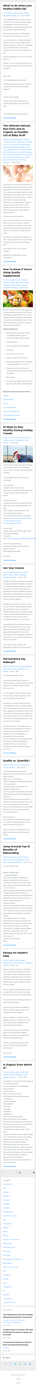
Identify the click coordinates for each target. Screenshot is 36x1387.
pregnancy (6, 162)
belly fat (6, 1235)
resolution (20, 963)
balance (5, 438)
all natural (6, 1196)
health (12, 282)
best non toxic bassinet (11, 1239)
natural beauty (8, 669)
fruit (4, 1072)
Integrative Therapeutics (11, 411)
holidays (26, 13)
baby (11, 139)
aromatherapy (8, 1212)
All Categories (7, 1184)
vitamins (6, 767)
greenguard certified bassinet (20, 145)
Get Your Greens (13, 567)
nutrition (19, 285)
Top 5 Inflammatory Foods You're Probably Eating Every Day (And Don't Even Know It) (18, 1316)
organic (27, 157)
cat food (6, 1295)
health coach (19, 282)
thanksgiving (18, 440)
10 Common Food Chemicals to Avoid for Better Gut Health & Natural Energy (17, 1343)
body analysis (7, 1263)
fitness (10, 13)
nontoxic (21, 157)
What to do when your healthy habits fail (17, 7)
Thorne (5, 403)
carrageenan (7, 1287)
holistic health (13, 1320)
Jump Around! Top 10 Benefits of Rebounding (16, 849)
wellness (15, 288)
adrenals (6, 1192)
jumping (21, 860)
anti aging (6, 1204)
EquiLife (5, 396)
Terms (18, 1379)
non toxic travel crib (10, 157)
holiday (11, 440)
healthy (20, 13)
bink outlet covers (19, 142)
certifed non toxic (9, 1302)
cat (4, 1291)
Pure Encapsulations (10, 407)
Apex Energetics (8, 399)
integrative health (9, 285)
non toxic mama (8, 152)
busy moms (7, 1275)
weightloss (6, 577)
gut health (10, 1072)
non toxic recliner (26, 155)
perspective (7, 16)
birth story (6, 1255)
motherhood (16, 147)
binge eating (7, 1243)
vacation (6, 443)
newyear (22, 960)
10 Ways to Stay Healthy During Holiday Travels (18, 430)
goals (15, 13)
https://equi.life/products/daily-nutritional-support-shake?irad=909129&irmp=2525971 (17, 520)
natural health (8, 575)
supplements (7, 288)
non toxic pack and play (11, 155)
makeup (29, 666)
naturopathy (18, 1322)
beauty (5, 666)
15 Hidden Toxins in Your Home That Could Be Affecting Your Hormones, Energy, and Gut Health (18, 1332)
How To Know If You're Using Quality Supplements (17, 272)
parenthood (22, 160)
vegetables (23, 575)
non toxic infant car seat (23, 150)
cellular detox (7, 1299)
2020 (4, 1188)
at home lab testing (10, 1216)
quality (25, 285)
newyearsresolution (9, 963)
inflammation (21, 1320)
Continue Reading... (10, 118)
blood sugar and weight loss (13, 1259)
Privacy (18, 1383)
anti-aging (6, 1208)
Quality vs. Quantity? (16, 760)
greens (5, 572)
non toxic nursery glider (23, 152)
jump (16, 860)
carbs (5, 1283)
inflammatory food (8, 1322)
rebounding (12, 862)
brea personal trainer (10, 1267)
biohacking (6, 857)
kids (10, 147)
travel (26, 440)
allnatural (6, 139)
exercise (25, 857)
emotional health (8, 280)
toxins (26, 669)
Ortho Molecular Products (11, 415)
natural (23, 147)
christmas (12, 438)
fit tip (5, 13)
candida (5, 1279)
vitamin (25, 1075)
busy (4, 1271)
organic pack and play (10, 160)
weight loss (15, 16)
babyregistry (18, 139)
